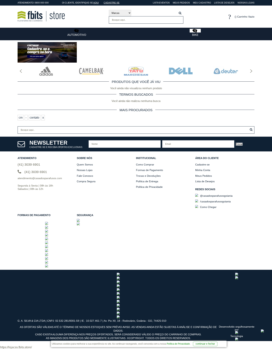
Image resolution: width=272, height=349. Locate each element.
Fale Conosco (85, 175)
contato (34, 117)
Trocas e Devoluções (148, 175)
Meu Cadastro (202, 2)
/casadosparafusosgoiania (215, 201)
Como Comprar (145, 164)
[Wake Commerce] (236, 339)
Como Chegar (207, 207)
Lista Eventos (161, 2)
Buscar (251, 129)
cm (21, 117)
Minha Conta (202, 170)
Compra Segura (86, 181)
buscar (180, 13)
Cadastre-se (112, 2)
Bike (195, 34)
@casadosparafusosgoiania (216, 195)
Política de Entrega (147, 181)
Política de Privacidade (178, 344)
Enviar (239, 144)
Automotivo (76, 34)
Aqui (96, 2)
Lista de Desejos (224, 2)
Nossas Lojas (246, 2)
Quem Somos (85, 164)
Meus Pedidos (181, 2)
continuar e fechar (205, 343)
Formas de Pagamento (149, 170)
